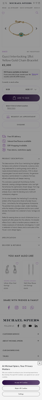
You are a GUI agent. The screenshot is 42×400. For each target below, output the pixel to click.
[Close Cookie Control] (39, 363)
